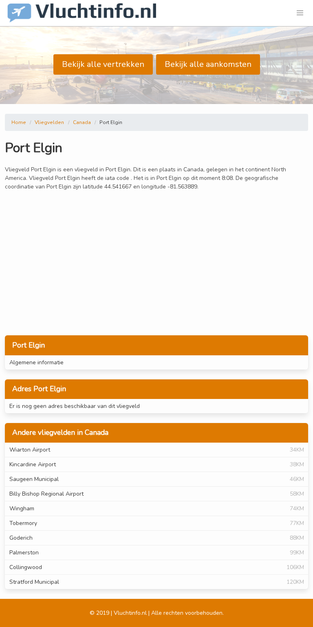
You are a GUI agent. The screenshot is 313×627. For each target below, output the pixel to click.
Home (18, 122)
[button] (300, 13)
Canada (82, 122)
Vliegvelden (49, 122)
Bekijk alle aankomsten (208, 64)
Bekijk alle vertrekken (103, 64)
